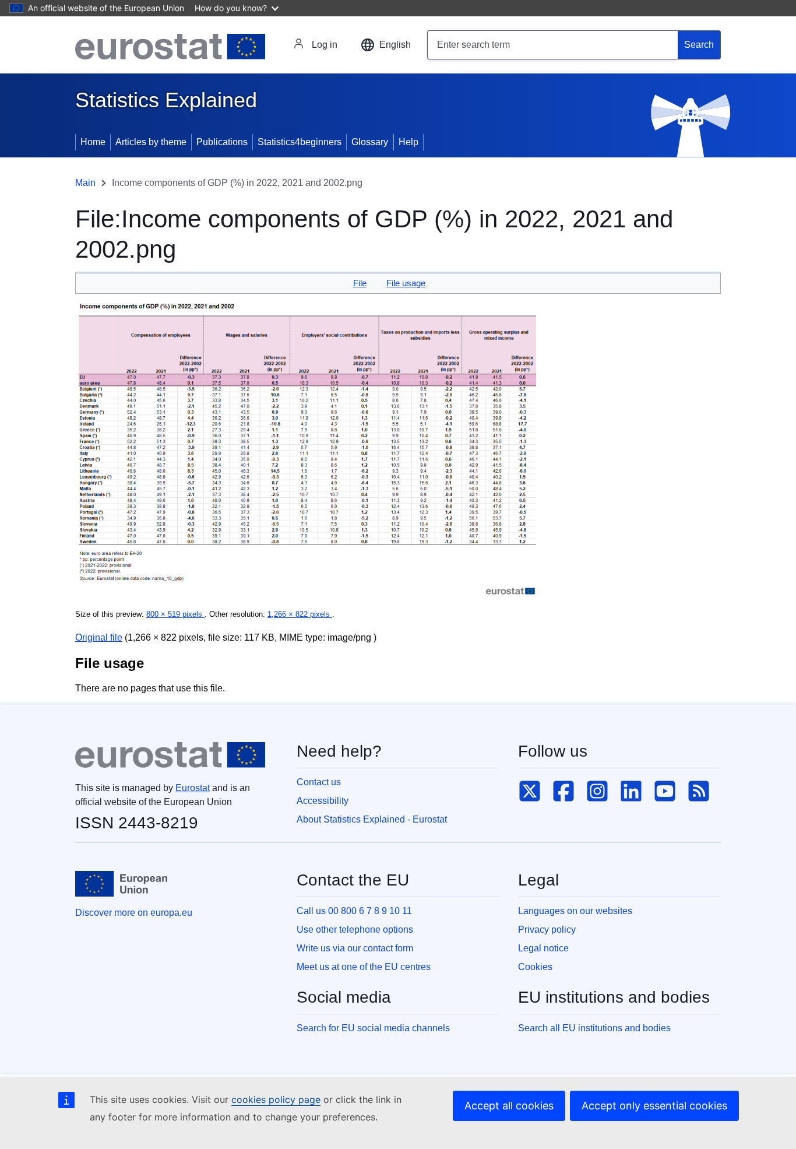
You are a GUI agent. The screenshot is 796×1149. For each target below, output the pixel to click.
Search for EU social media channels (373, 1028)
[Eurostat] (170, 46)
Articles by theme (150, 142)
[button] (385, 45)
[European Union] (121, 884)
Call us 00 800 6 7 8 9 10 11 (354, 911)
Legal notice (543, 948)
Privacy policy (547, 929)
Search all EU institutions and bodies (594, 1028)
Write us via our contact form (355, 948)
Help (408, 142)
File (360, 283)
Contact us (319, 782)
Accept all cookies (509, 1105)
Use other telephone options (355, 929)
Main (85, 183)
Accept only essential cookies (654, 1105)
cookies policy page (275, 1099)
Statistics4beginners (299, 142)
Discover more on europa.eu (133, 913)
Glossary (369, 142)
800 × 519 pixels (175, 614)
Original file (98, 637)
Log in (324, 45)
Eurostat (192, 788)
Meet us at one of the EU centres (364, 967)
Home (92, 142)
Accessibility (322, 801)
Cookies (535, 967)
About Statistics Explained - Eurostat (372, 819)
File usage (405, 283)
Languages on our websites (575, 911)
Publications (222, 142)
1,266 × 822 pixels (299, 614)
